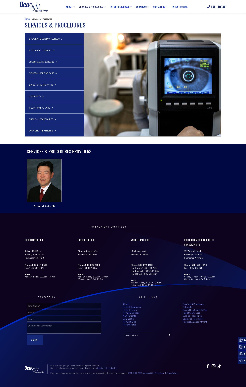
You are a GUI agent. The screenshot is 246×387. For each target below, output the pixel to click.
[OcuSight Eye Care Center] (35, 369)
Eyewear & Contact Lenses (44, 38)
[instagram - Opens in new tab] (213, 366)
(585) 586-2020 (135, 373)
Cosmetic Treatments (41, 130)
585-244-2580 (39, 265)
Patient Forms (130, 310)
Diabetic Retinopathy (41, 84)
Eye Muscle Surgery (40, 50)
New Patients (129, 315)
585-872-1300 (145, 265)
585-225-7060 (92, 265)
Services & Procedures (91, 6)
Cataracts (35, 96)
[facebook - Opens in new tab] (208, 366)
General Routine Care (41, 73)
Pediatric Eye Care (39, 107)
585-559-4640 (199, 265)
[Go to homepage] (34, 6)
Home (27, 19)
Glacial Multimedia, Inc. (107, 368)
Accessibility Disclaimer (153, 373)
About (69, 6)
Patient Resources (119, 6)
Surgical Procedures (41, 119)
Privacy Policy (171, 373)
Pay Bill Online (129, 321)
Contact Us (159, 6)
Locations (141, 6)
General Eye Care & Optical (195, 310)
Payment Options (131, 312)
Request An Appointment (195, 321)
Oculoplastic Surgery (41, 61)
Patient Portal (179, 6)
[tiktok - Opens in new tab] (219, 366)
